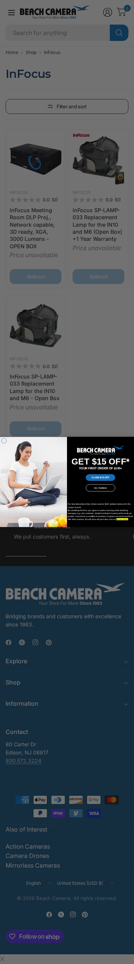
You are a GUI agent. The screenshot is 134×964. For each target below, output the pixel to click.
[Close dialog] (3, 440)
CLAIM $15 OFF (100, 477)
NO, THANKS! (100, 488)
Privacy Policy (122, 519)
